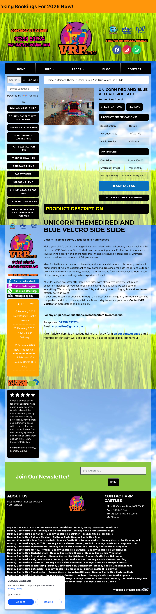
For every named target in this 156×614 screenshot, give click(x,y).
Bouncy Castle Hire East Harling (107, 559)
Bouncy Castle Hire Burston (63, 534)
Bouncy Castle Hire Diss (21, 530)
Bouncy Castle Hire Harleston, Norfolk (71, 543)
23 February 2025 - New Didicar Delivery (24, 333)
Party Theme (23, 174)
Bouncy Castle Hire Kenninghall (120, 540)
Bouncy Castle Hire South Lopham (109, 575)
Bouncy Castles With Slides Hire (23, 118)
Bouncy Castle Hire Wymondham (27, 546)
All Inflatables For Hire (23, 192)
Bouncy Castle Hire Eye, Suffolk (26, 543)
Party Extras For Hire (23, 148)
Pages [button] (77, 69)
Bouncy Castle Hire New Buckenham (70, 565)
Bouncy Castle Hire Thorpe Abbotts (105, 562)
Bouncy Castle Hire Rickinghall (104, 556)
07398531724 (119, 509)
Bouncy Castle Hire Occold (100, 581)
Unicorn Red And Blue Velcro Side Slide (100, 79)
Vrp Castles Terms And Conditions (51, 527)
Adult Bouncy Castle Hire (23, 137)
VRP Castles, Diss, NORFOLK (127, 506)
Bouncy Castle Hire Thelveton (25, 575)
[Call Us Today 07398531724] (23, 262)
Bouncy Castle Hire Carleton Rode (112, 572)
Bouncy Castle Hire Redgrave (129, 578)
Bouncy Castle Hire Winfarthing (26, 565)
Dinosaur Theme (23, 166)
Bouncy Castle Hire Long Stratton (116, 543)
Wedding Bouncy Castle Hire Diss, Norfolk (23, 212)
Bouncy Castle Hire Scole (97, 534)
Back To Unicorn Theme (126, 197)
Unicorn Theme (23, 182)
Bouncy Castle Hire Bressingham (27, 556)
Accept (20, 602)
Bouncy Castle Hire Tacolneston (26, 572)
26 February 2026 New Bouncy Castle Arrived (24, 316)
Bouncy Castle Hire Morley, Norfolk (28, 549)
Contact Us (125, 186)
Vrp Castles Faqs (17, 527)
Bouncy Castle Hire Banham (69, 549)
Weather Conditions (105, 527)
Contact (135, 69)
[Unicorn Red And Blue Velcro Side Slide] (69, 106)
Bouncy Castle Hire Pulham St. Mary (29, 537)
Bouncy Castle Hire (23, 108)
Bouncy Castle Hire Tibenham (64, 569)
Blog (106, 69)
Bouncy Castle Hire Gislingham (108, 546)
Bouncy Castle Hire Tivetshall (103, 553)
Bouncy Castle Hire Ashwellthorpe (69, 572)
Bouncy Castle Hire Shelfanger (26, 534)
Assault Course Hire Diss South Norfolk (31, 540)
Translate (32, 95)
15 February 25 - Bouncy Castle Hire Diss (25, 362)
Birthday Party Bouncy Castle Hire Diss (76, 537)
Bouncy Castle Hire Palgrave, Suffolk (29, 559)
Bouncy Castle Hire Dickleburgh (107, 549)
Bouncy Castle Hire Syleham (66, 556)
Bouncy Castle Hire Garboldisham (27, 553)
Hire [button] (48, 69)
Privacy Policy (82, 527)
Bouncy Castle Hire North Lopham (66, 575)
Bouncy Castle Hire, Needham (64, 562)
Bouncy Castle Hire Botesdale (25, 569)
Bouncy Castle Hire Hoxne (69, 559)
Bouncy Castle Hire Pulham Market (78, 540)
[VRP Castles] (78, 38)
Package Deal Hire (23, 158)
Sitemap (115, 517)
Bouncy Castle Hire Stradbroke (68, 546)
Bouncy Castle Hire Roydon (54, 530)
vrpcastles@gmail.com (124, 513)
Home (26, 69)
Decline (48, 602)
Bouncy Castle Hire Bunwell (100, 569)
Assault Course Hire (23, 127)
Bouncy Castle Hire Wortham (91, 578)
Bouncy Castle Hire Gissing (66, 553)
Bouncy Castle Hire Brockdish (25, 562)
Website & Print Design (127, 589)
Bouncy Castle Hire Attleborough (93, 530)
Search (32, 79)
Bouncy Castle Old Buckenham (113, 565)
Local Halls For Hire (23, 201)
